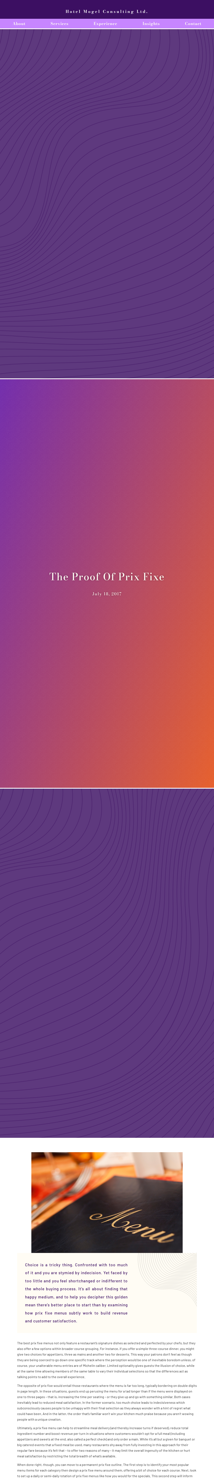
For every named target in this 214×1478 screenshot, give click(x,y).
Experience (105, 23)
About (19, 23)
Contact (193, 23)
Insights (151, 23)
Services (60, 23)
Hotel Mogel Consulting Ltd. (107, 11)
